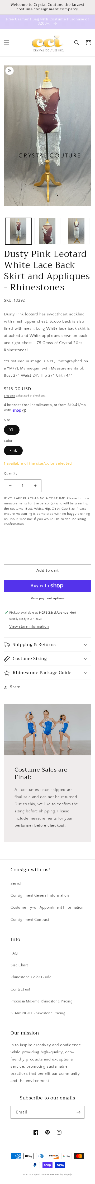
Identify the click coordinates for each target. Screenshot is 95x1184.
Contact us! (20, 989)
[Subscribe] (78, 1112)
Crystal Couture (41, 1174)
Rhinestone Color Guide (31, 977)
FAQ (14, 953)
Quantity (10, 473)
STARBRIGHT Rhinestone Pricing (38, 1013)
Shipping (9, 395)
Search (17, 884)
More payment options (48, 598)
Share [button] (15, 687)
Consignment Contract (30, 920)
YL (12, 430)
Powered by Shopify (61, 1174)
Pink (13, 450)
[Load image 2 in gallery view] (47, 231)
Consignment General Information (40, 895)
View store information (29, 626)
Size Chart (19, 965)
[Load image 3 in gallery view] (76, 231)
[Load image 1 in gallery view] (18, 231)
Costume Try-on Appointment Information (47, 907)
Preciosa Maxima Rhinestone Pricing (41, 1001)
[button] (6, 43)
